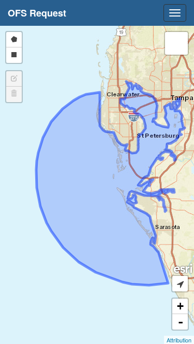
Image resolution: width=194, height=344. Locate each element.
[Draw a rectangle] (14, 55)
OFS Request (37, 13)
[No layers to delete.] (14, 94)
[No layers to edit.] (14, 79)
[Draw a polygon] (14, 39)
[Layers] (176, 43)
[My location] (180, 283)
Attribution (179, 340)
